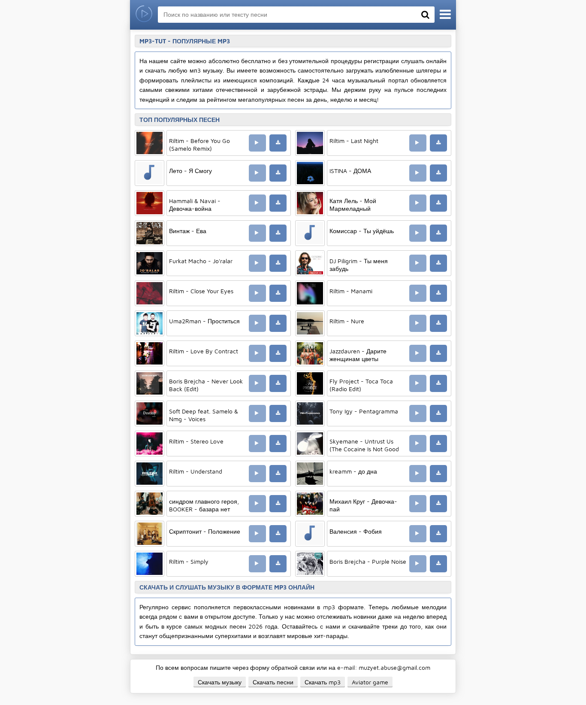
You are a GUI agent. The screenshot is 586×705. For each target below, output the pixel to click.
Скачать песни (273, 682)
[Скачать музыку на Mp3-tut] (144, 14)
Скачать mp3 (323, 682)
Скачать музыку (220, 682)
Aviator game (370, 682)
